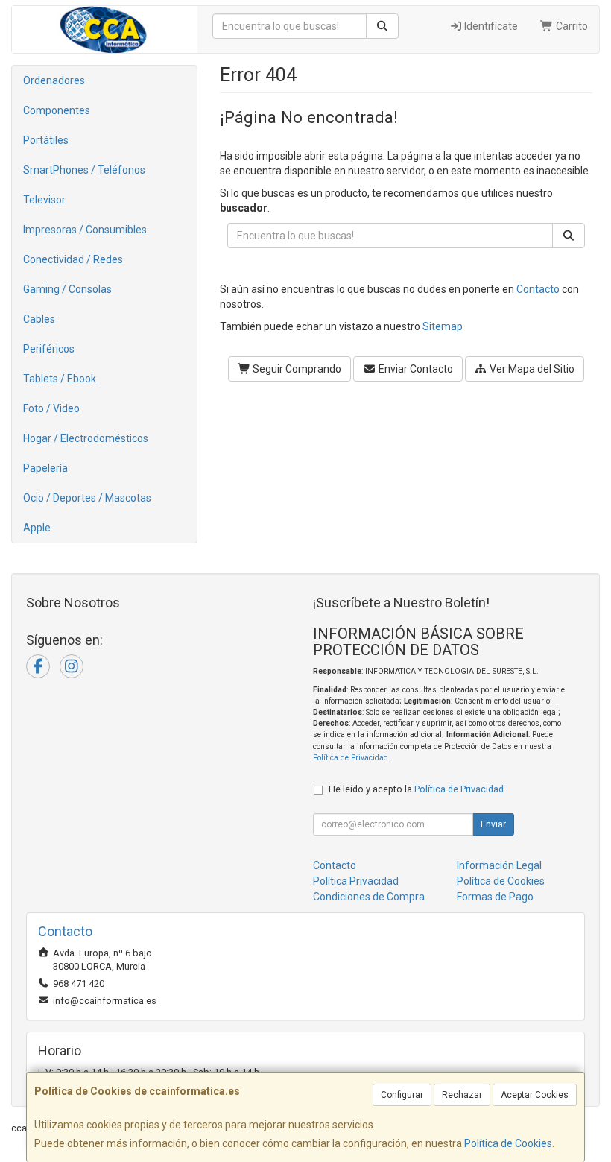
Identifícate (490, 26)
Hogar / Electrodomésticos (85, 438)
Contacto (538, 289)
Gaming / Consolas (67, 289)
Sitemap (442, 326)
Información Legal (499, 865)
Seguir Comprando (295, 369)
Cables (39, 319)
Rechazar (462, 1095)
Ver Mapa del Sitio (530, 369)
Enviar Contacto (414, 369)
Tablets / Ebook (59, 379)
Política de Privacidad (350, 758)
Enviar (493, 824)
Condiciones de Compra (369, 897)
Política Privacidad (356, 881)
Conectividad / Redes (73, 259)
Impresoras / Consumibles (85, 230)
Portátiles (46, 140)
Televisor (44, 200)
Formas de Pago (495, 897)
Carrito (571, 26)
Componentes (56, 110)
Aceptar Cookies (535, 1095)
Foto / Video (51, 408)
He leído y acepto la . (417, 789)
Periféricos (49, 349)
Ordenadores (54, 80)
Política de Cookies (508, 1143)
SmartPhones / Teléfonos (84, 170)
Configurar (402, 1095)
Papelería (45, 468)
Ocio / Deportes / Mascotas (87, 498)
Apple (37, 528)
